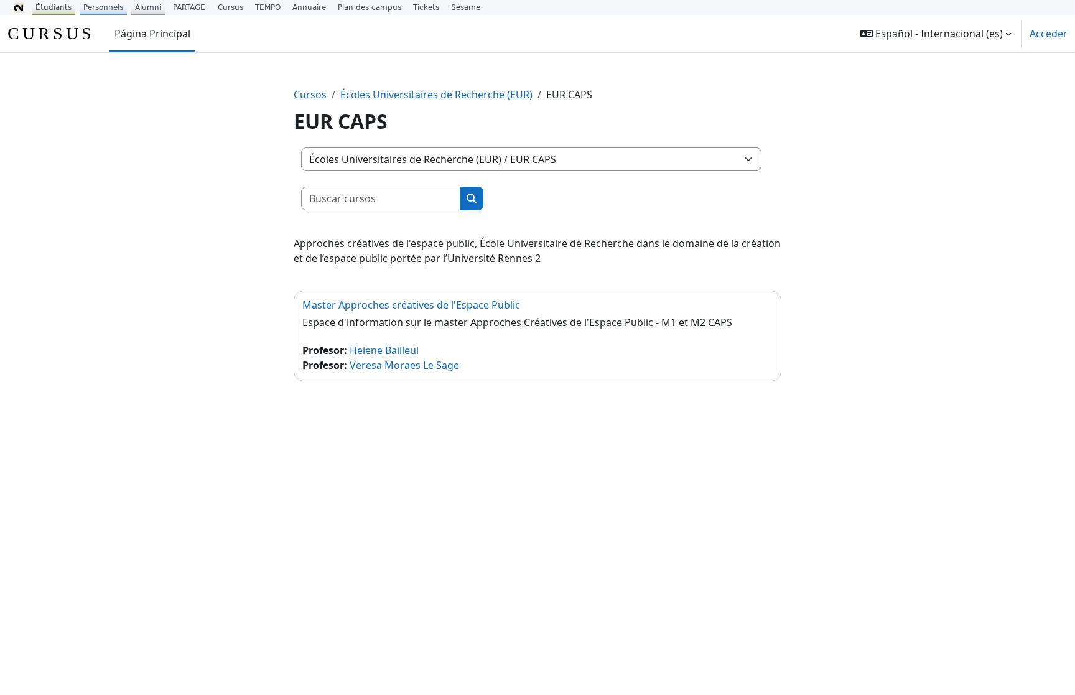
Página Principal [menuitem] (152, 33)
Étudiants (53, 7)
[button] (935, 33)
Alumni (148, 7)
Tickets (426, 7)
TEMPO (268, 7)
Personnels (103, 7)
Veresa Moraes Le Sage (404, 365)
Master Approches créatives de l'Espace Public (411, 305)
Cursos (310, 94)
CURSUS (51, 33)
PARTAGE (189, 7)
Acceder (1049, 33)
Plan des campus (369, 7)
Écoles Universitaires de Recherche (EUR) (436, 94)
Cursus (230, 7)
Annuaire (309, 7)
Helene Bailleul (384, 350)
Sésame (465, 7)
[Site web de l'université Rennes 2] (18, 7)
